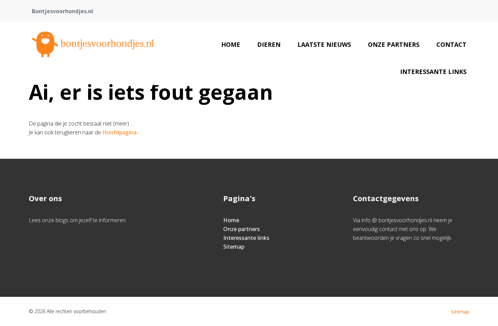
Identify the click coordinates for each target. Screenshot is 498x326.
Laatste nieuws (324, 44)
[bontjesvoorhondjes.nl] (93, 44)
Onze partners (393, 44)
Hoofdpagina (119, 132)
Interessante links (433, 72)
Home (230, 44)
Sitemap (233, 246)
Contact (451, 44)
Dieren (269, 44)
